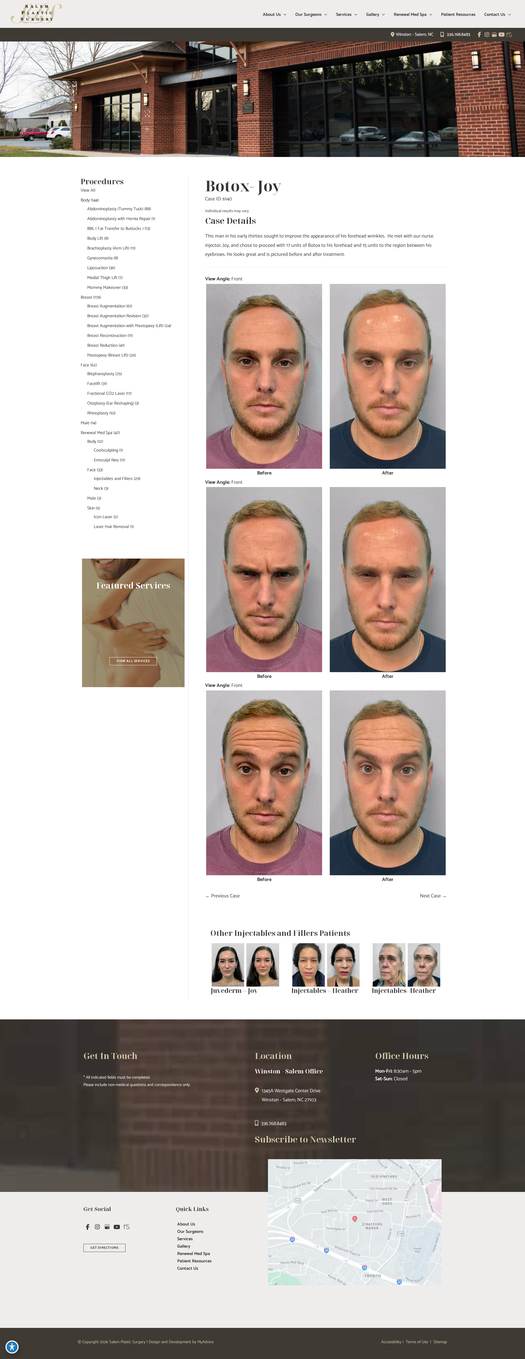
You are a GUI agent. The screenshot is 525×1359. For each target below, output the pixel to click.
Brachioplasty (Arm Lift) (108, 248)
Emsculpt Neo (106, 460)
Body (85, 200)
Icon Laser (103, 517)
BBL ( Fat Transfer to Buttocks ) (115, 228)
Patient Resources (194, 1261)
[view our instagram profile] (487, 35)
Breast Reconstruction (107, 335)
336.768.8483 (458, 34)
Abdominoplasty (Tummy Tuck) (115, 209)
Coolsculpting (106, 450)
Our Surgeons (190, 1231)
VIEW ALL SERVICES (133, 661)
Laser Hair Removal (111, 526)
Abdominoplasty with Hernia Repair (118, 218)
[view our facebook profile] (479, 35)
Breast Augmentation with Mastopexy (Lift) (125, 326)
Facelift (93, 383)
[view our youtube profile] (501, 35)
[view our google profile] (494, 35)
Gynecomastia (100, 258)
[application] (284, 14)
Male (85, 423)
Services (185, 1239)
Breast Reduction (102, 345)
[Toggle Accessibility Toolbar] (12, 1347)
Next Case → (433, 896)
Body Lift (95, 238)
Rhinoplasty (97, 413)
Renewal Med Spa (96, 433)
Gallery (183, 1246)
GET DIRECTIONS (104, 1247)
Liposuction (97, 268)
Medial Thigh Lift (102, 277)
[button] (133, 661)
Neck (98, 488)
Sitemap (439, 1342)
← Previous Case (222, 896)
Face (85, 365)
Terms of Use (417, 1342)
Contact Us (187, 1268)
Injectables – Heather (324, 990)
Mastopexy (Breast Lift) (107, 355)
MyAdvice (205, 1342)
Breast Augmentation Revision (114, 316)
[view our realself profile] (509, 35)
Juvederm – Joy (234, 990)
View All (88, 190)
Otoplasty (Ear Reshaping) (110, 403)
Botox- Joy (243, 185)
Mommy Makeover (104, 287)
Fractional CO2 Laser (106, 393)
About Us (186, 1224)
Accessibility (391, 1342)
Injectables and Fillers (113, 478)
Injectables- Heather (404, 990)
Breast (86, 297)
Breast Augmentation (106, 306)
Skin (91, 508)
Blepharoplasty (100, 374)
